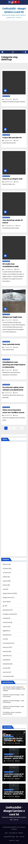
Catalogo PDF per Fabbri (9, 836)
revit (4, 639)
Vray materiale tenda (11, 344)
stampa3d (5, 659)
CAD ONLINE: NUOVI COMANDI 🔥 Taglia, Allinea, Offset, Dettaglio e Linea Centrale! (14, 688)
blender (5, 585)
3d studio (5, 568)
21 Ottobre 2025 (9, 269)
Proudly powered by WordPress (10, 827)
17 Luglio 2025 (8, 347)
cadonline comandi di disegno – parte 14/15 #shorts (13, 776)
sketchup (5, 651)
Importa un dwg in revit (12, 179)
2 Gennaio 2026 (8, 140)
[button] (22, 52)
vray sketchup (6, 96)
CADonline (20, 833)
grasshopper (6, 610)
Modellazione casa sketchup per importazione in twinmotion (13, 364)
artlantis (5, 576)
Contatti (17, 840)
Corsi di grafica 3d (13, 833)
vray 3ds (5, 668)
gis (4, 605)
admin (16, 99)
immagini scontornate (9, 614)
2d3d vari (5, 564)
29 (18, 428)
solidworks (6, 655)
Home (6, 833)
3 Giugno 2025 (8, 392)
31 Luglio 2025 (8, 320)
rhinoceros (6, 647)
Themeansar (14, 829)
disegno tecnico (7, 597)
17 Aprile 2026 (8, 99)
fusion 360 (6, 601)
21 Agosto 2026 (9, 760)
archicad (5, 572)
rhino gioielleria (7, 643)
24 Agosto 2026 (9, 743)
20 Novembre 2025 (9, 225)
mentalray (5, 618)
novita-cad (6, 626)
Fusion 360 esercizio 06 (11, 138)
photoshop (6, 635)
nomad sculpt (6, 622)
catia (4, 589)
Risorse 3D (11, 840)
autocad (5, 581)
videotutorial (6, 664)
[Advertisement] (14, 35)
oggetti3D (5, 630)
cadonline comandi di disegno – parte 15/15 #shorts (13, 758)
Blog (17, 836)
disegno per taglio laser (12, 317)
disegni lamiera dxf (8, 593)
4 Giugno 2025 (8, 370)
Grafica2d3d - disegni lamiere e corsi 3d (14, 811)
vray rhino (5, 672)
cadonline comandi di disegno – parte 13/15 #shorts (13, 794)
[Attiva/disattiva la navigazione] (13, 52)
